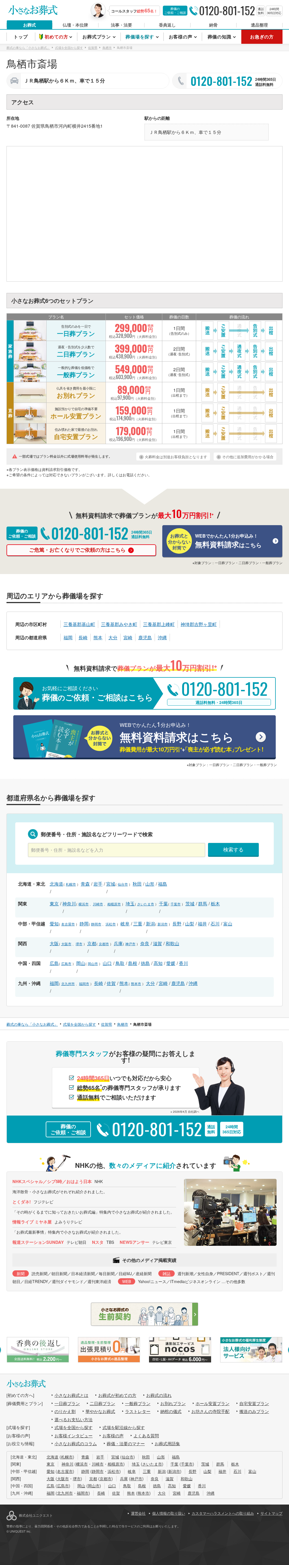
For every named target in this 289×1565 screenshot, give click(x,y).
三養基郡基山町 (79, 624)
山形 (149, 884)
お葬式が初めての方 (117, 1395)
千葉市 (175, 903)
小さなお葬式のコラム (75, 1443)
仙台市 (123, 884)
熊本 (97, 637)
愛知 (54, 923)
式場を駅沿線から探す (123, 1427)
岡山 (80, 963)
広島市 (66, 963)
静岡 (84, 923)
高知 (158, 963)
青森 (85, 884)
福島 (162, 884)
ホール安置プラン (212, 1403)
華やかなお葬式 (100, 1411)
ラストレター (137, 1411)
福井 (202, 923)
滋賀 (157, 943)
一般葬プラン (137, 1403)
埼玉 (130, 903)
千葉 (163, 903)
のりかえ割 (65, 1411)
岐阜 (125, 923)
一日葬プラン (67, 1403)
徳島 (145, 963)
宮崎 (127, 637)
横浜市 (83, 903)
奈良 (144, 943)
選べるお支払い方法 (73, 1419)
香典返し (167, 25)
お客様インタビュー (73, 1435)
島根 (132, 963)
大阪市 (66, 943)
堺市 (79, 943)
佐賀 (111, 983)
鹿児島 (145, 637)
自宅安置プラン (254, 1403)
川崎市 (98, 903)
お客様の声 (113, 1435)
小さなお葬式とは (71, 1395)
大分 (112, 637)
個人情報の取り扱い (168, 1513)
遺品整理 (259, 25)
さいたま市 (145, 903)
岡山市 (93, 963)
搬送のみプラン (254, 1411)
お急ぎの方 (262, 36)
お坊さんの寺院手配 (210, 1411)
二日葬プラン (102, 1403)
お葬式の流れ (159, 1395)
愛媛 (170, 963)
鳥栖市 (51, 126)
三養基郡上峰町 (159, 624)
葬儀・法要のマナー (126, 1443)
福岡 (68, 637)
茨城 (189, 903)
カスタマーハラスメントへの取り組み (223, 1513)
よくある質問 (146, 1435)
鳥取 (119, 963)
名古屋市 (68, 923)
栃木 (215, 903)
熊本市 (136, 983)
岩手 (97, 884)
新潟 (150, 923)
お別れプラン (173, 1403)
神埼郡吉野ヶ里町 (199, 624)
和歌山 (172, 943)
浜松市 (111, 923)
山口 (107, 963)
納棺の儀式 (170, 1411)
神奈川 (69, 903)
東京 (54, 903)
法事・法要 (121, 25)
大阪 (54, 943)
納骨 (213, 25)
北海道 (56, 884)
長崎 (82, 637)
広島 (54, 963)
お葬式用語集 (167, 1443)
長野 (176, 923)
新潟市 (162, 923)
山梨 (189, 923)
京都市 (104, 943)
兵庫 (118, 943)
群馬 (202, 903)
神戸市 (130, 943)
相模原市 (114, 903)
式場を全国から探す (73, 1427)
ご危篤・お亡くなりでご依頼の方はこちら (78, 549)
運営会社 (138, 1513)
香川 (183, 963)
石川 (215, 923)
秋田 (137, 884)
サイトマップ (271, 1513)
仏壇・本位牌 (75, 25)
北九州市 (68, 983)
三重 (137, 923)
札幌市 (71, 884)
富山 (227, 923)
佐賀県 (38, 126)
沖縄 (162, 637)
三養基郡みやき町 (119, 624)
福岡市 (84, 983)
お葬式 (29, 25)
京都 (91, 943)
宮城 (110, 884)
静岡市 (96, 923)
